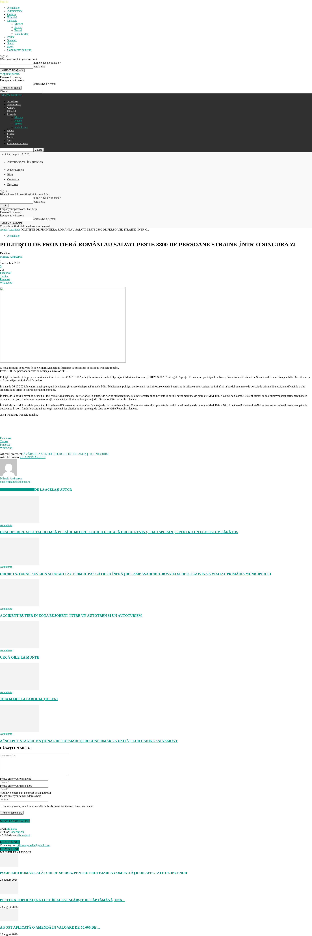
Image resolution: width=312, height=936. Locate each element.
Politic (10, 36)
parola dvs (39, 66)
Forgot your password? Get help (18, 209)
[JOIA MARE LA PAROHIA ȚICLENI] (19, 689)
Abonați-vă (23, 835)
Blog (10, 174)
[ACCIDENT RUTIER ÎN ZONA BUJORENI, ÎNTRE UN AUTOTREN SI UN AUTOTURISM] (19, 605)
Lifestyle (12, 20)
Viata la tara (21, 33)
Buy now (12, 184)
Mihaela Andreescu (11, 256)
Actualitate (13, 7)
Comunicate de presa (19, 49)
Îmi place (11, 828)
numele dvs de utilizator (46, 62)
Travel (18, 30)
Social (10, 43)
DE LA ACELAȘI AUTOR (53, 489)
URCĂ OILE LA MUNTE (19, 657)
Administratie (15, 10)
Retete (18, 27)
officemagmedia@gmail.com (33, 845)
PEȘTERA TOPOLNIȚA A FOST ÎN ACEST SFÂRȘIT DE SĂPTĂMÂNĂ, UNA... (62, 900)
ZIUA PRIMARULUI (33, 457)
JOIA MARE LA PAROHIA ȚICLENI (29, 699)
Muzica (18, 23)
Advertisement (15, 169)
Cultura (11, 14)
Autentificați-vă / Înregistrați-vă (25, 161)
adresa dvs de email (44, 83)
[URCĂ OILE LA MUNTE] (19, 647)
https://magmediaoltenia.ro (15, 481)
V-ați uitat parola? (10, 73)
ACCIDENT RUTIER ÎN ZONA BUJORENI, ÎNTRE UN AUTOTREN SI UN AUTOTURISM (71, 615)
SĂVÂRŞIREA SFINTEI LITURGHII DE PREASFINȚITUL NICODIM (65, 453)
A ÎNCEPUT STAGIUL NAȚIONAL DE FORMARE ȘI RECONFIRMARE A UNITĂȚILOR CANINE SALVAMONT (89, 741)
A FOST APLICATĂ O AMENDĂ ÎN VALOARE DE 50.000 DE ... (50, 927)
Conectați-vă (16, 831)
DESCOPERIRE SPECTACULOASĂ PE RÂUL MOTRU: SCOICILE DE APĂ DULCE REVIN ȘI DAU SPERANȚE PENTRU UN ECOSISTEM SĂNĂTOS (119, 532)
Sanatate (12, 40)
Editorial (12, 17)
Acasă (3, 229)
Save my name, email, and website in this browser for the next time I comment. (48, 806)
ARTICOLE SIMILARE (17, 489)
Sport (10, 46)
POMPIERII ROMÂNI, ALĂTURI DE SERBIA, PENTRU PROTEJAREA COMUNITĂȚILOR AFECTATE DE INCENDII (93, 873)
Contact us (13, 179)
